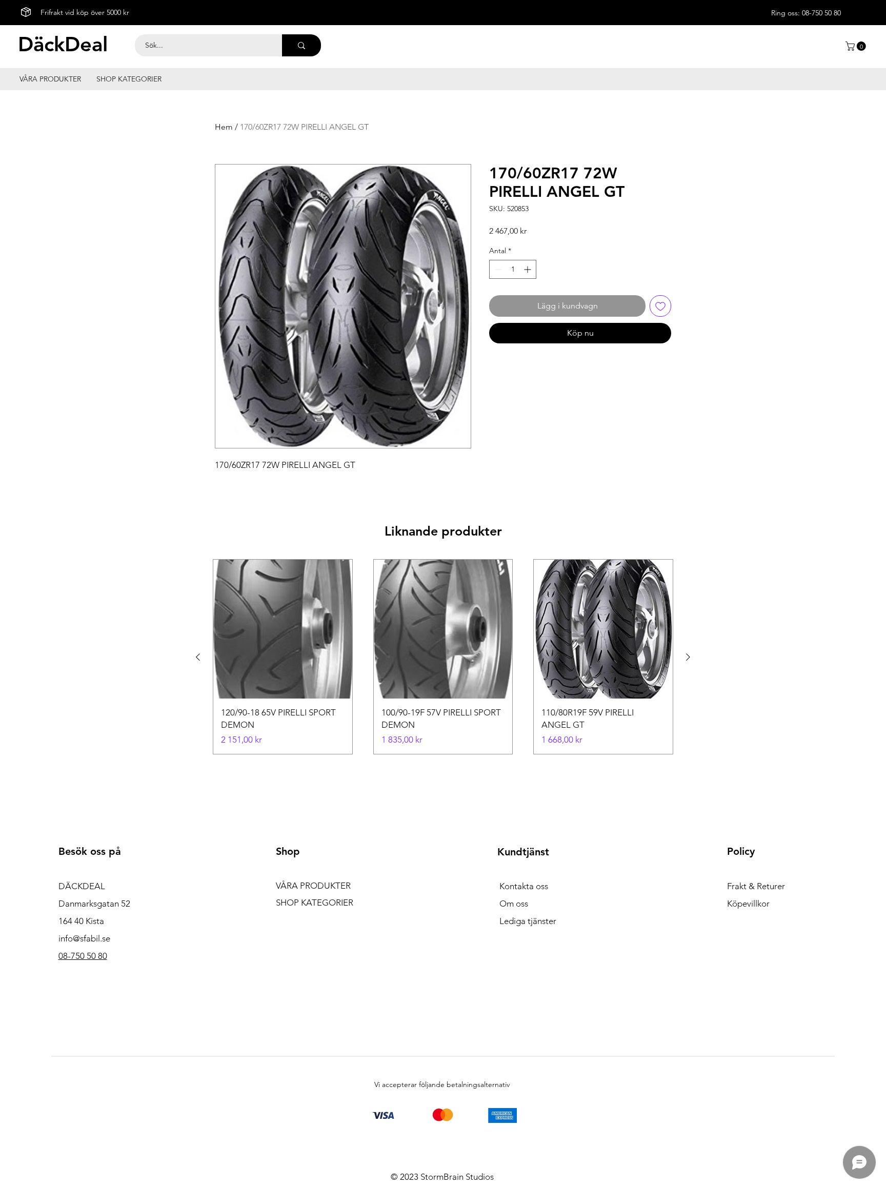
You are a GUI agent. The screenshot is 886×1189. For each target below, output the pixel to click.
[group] (443, 657)
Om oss (513, 903)
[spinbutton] (513, 269)
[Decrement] (497, 269)
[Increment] (528, 269)
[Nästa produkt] (688, 657)
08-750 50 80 (821, 12)
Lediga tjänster (527, 921)
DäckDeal (63, 44)
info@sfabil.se (84, 938)
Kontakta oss (523, 886)
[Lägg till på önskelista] (660, 306)
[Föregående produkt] (198, 657)
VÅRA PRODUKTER (313, 885)
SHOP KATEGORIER (314, 902)
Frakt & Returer (756, 886)
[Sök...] (301, 45)
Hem (224, 127)
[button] (856, 46)
